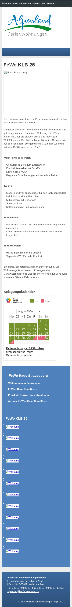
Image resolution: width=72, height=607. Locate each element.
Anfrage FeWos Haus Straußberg (27, 401)
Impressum (25, 3)
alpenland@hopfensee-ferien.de (23, 591)
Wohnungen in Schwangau (24, 383)
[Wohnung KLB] (12, 426)
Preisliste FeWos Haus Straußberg (28, 395)
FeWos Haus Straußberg (22, 389)
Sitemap (51, 3)
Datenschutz (39, 3)
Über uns (6, 3)
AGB (15, 3)
